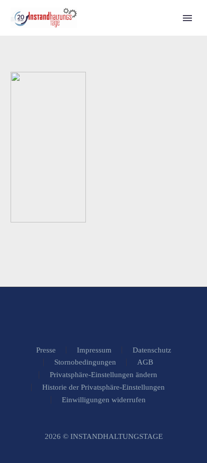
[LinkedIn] (103, 314)
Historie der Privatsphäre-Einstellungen (103, 387)
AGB (145, 362)
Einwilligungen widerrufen (104, 400)
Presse (46, 350)
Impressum (94, 350)
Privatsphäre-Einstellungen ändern (103, 375)
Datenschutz (152, 350)
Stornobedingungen (85, 362)
